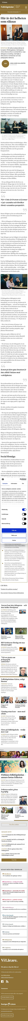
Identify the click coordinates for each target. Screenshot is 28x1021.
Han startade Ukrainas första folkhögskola (12, 593)
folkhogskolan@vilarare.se (7, 977)
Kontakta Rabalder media (7, 997)
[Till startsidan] (4, 1)
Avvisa (14, 540)
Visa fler (14, 860)
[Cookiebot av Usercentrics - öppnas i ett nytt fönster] (20, 479)
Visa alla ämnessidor (13, 12)
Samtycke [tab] (5, 483)
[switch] (24, 514)
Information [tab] (14, 483)
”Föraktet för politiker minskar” (9, 589)
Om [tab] (23, 483)
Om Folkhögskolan (5, 975)
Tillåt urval (14, 535)
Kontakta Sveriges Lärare (7, 1015)
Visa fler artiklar (14, 824)
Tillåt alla (14, 530)
